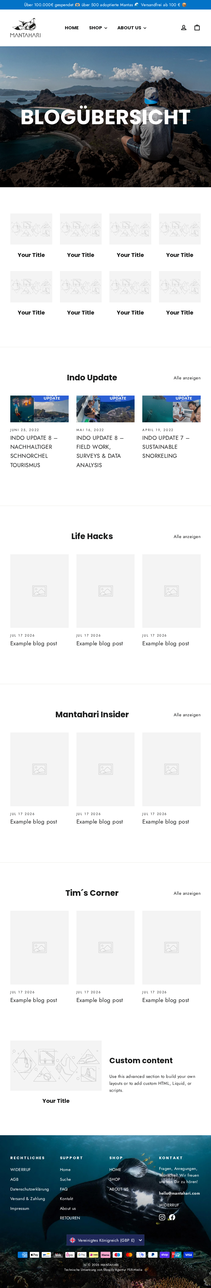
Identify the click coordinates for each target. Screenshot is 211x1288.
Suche (65, 1179)
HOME (72, 27)
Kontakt (66, 1199)
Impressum (19, 1208)
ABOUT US (129, 27)
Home (65, 1170)
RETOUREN (70, 1218)
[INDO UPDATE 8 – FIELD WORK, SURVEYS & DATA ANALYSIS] (105, 409)
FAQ (64, 1189)
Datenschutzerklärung (29, 1189)
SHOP (96, 27)
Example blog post (33, 643)
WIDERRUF (20, 1170)
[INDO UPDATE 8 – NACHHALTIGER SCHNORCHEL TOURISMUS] (39, 409)
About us (68, 1208)
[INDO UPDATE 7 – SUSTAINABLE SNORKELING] (171, 409)
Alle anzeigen (187, 378)
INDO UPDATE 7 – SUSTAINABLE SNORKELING (166, 447)
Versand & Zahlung (27, 1199)
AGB (14, 1179)
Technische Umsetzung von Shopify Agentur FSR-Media (103, 1269)
